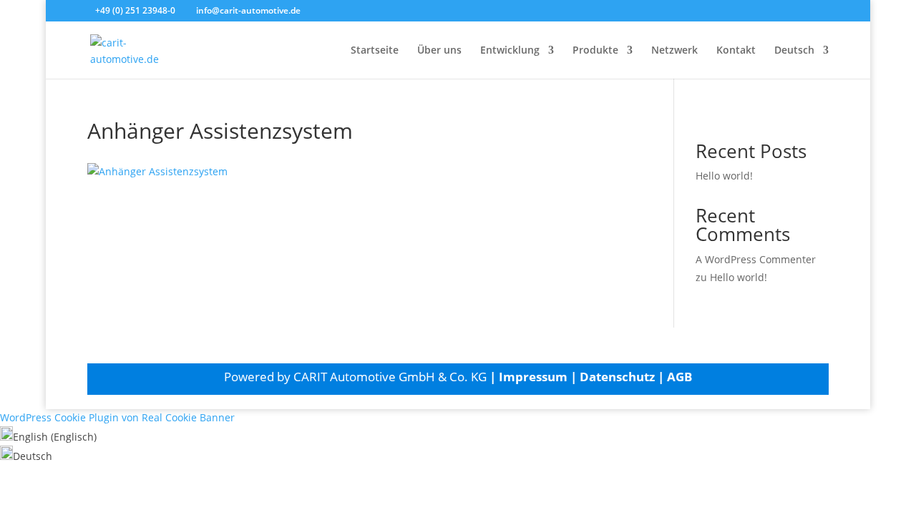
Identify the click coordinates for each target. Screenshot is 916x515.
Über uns (439, 51)
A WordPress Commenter (756, 259)
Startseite (375, 51)
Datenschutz (617, 376)
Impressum (533, 376)
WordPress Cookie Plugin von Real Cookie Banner (117, 417)
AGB (679, 376)
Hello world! (724, 175)
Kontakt (736, 51)
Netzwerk (674, 51)
